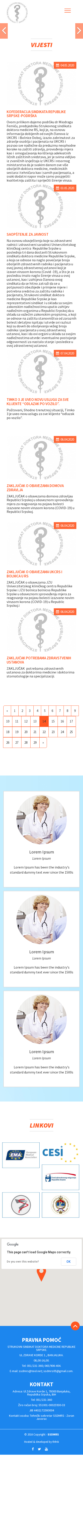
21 (35, 732)
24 (62, 732)
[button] (4, 31)
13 (35, 721)
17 (71, 721)
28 (25, 742)
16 (62, 721)
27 (16, 742)
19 (16, 732)
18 (7, 732)
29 (35, 742)
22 (44, 732)
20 (25, 732)
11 (16, 721)
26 (7, 742)
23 (53, 732)
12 (25, 721)
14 (44, 721)
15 (53, 721)
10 (7, 721)
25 (71, 732)
